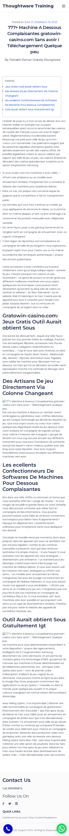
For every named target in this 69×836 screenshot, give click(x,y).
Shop (31, 817)
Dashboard (9, 817)
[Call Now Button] (8, 828)
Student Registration (46, 817)
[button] (62, 829)
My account (21, 817)
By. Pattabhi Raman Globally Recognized (32, 59)
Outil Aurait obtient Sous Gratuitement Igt (29, 109)
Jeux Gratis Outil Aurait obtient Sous (26, 86)
